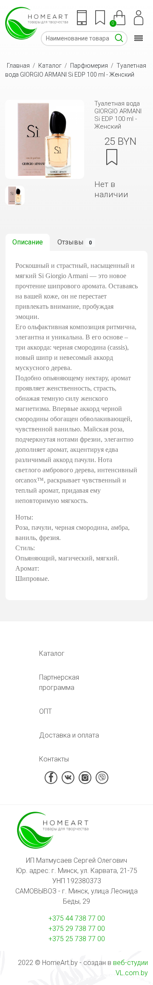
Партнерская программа (59, 682)
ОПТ (45, 711)
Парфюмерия (89, 65)
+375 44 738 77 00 (76, 918)
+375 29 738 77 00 (76, 929)
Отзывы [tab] (74, 242)
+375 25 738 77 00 (76, 939)
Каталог (50, 65)
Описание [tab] (27, 242)
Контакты (54, 759)
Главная (18, 65)
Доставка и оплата (69, 735)
